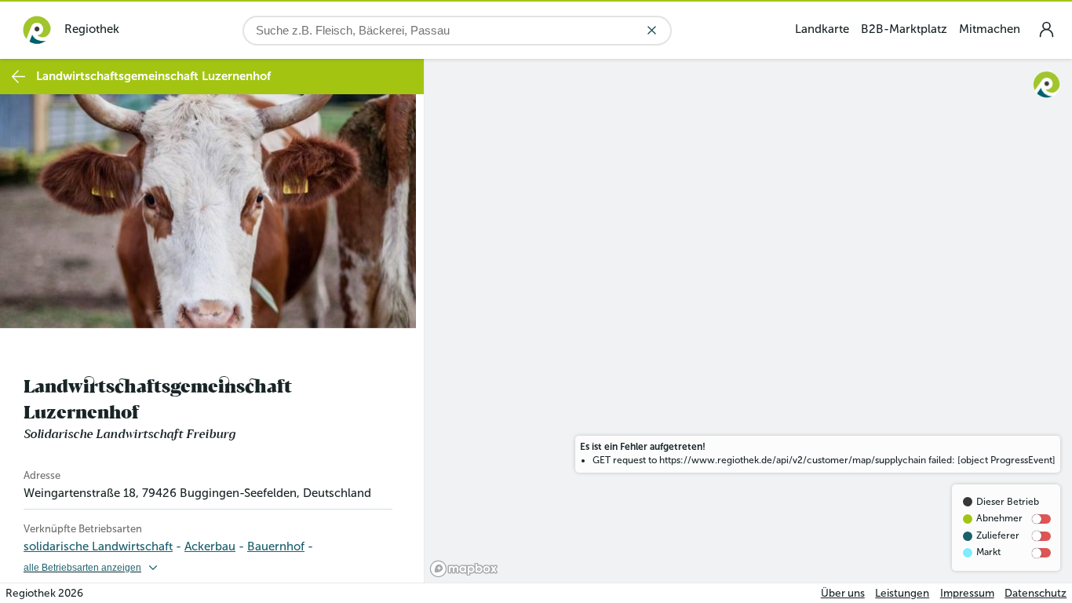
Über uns (843, 593)
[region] (748, 321)
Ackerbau (209, 546)
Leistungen (902, 593)
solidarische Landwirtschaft (98, 546)
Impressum (967, 593)
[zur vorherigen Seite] (18, 76)
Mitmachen (989, 29)
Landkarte (822, 29)
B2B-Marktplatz (904, 29)
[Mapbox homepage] (463, 569)
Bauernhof (275, 546)
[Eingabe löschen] (652, 30)
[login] (1046, 29)
